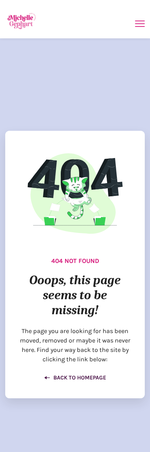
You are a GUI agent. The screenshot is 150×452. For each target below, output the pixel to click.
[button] (140, 24)
